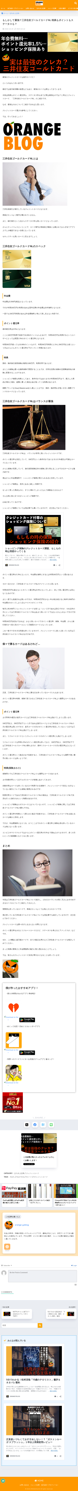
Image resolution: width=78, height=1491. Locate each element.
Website (7, 1250)
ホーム (3, 8)
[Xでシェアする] (27, 1125)
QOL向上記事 (41, 8)
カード (29, 1177)
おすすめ (21, 1177)
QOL (13, 1177)
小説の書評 (62, 8)
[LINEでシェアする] (51, 1125)
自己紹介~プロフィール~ (15, 8)
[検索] (40, 1325)
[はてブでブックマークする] (43, 1125)
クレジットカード (32, 1173)
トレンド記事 (52, 8)
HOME (40, 1480)
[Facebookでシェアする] (35, 1125)
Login (75, 1265)
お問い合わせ (30, 8)
